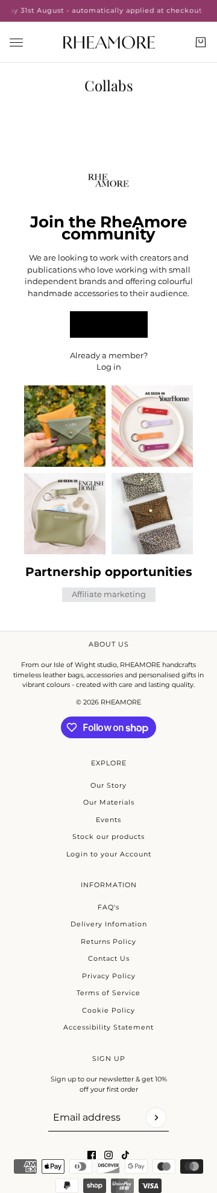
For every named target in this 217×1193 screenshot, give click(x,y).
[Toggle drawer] (16, 42)
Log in (108, 367)
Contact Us (109, 958)
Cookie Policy (108, 1010)
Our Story (108, 785)
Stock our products (108, 836)
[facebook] (91, 1155)
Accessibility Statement (108, 1027)
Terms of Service (108, 993)
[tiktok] (125, 1155)
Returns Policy (108, 941)
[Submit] (156, 1117)
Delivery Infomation (109, 924)
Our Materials (108, 802)
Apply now (108, 323)
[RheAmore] (109, 41)
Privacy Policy (109, 976)
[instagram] (108, 1155)
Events (108, 819)
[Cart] (200, 42)
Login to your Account (108, 854)
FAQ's (108, 907)
